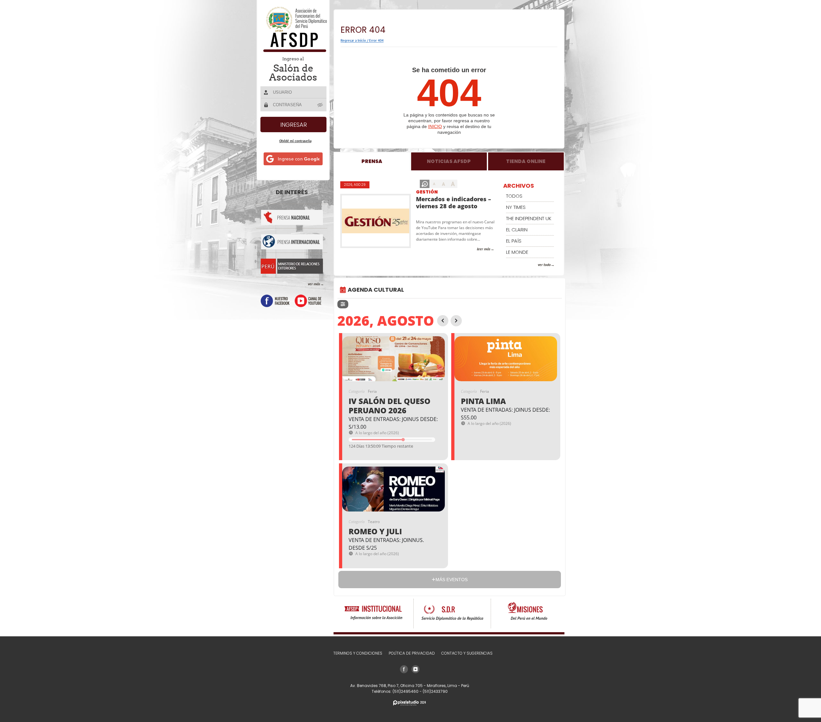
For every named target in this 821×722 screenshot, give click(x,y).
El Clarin (517, 229)
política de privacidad (412, 653)
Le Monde (517, 252)
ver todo (544, 264)
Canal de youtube (308, 301)
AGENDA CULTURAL (376, 290)
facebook (275, 301)
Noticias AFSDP (449, 161)
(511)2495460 (406, 691)
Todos (514, 196)
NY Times (516, 207)
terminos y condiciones (357, 653)
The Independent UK (528, 218)
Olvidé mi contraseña (295, 141)
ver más (314, 284)
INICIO (435, 126)
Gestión (427, 192)
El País (513, 240)
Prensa (371, 161)
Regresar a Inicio (353, 40)
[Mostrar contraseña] (320, 104)
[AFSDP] (293, 50)
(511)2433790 (435, 691)
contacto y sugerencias (467, 653)
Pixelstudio (409, 703)
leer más (483, 249)
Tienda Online (526, 161)
